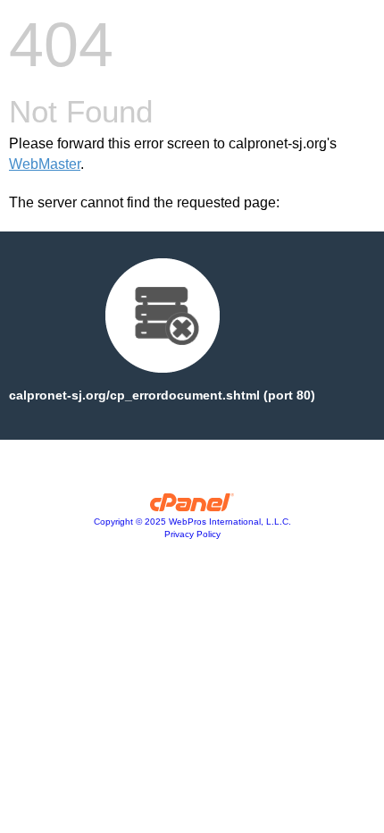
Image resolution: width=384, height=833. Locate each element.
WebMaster (44, 164)
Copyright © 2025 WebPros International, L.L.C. (192, 521)
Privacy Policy (192, 534)
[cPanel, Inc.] (192, 507)
